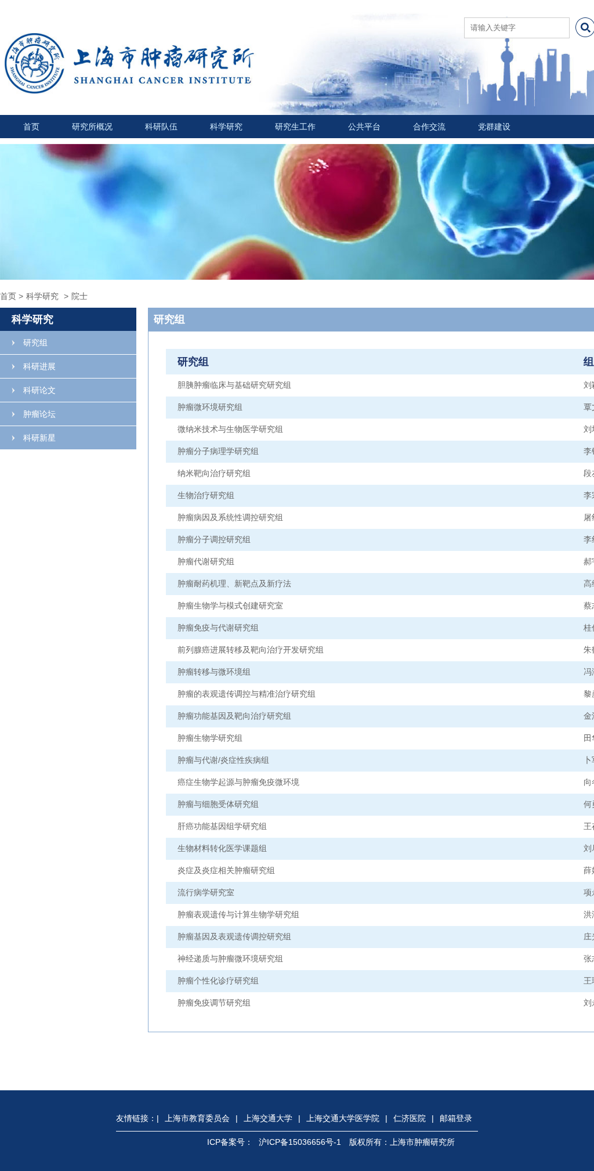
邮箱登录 (456, 1118)
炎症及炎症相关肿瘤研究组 (226, 870)
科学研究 (226, 126)
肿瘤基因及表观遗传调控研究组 (234, 936)
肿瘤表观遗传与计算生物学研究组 (238, 914)
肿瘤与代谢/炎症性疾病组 (223, 760)
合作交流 (429, 126)
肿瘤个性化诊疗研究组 (218, 980)
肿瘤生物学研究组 (210, 738)
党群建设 (494, 126)
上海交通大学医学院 (342, 1118)
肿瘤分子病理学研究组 (218, 451)
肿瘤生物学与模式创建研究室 (230, 605)
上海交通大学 (268, 1118)
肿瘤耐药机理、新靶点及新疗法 (234, 583)
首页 (31, 126)
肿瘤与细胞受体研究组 (218, 804)
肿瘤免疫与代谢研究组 (218, 627)
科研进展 (39, 366)
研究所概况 (92, 126)
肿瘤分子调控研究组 (214, 539)
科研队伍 (161, 126)
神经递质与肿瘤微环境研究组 (230, 958)
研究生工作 (295, 126)
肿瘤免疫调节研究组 (214, 1002)
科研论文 (39, 390)
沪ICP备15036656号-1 (300, 1142)
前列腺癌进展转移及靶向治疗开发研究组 (251, 649)
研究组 (35, 342)
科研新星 (39, 437)
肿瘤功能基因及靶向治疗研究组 (234, 715)
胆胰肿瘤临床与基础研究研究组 (234, 385)
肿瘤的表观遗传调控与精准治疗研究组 (247, 693)
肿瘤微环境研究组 (210, 407)
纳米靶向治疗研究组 (214, 473)
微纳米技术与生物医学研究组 (230, 429)
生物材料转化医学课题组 (222, 848)
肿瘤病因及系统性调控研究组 (230, 517)
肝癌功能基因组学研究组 (222, 826)
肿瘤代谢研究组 (206, 561)
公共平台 (364, 126)
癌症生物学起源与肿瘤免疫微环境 (238, 782)
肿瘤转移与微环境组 (214, 671)
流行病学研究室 (206, 892)
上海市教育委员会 (197, 1118)
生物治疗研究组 (206, 495)
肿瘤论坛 (39, 414)
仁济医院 (409, 1118)
